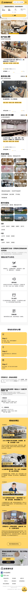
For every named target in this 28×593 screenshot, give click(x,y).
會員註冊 (8, 558)
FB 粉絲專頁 (7, 572)
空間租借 (15, 380)
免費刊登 (8, 562)
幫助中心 (6, 581)
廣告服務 (14, 578)
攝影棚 (22, 379)
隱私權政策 (14, 581)
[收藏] (3, 43)
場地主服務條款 (6, 583)
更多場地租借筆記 (14, 544)
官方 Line (6, 575)
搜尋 (15, 15)
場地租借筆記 (6, 578)
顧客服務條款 (22, 581)
